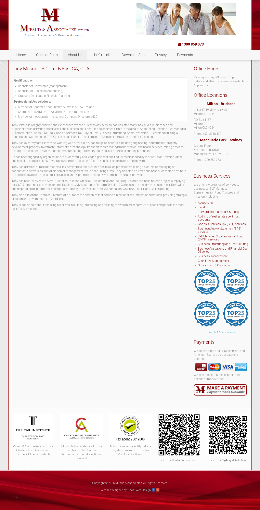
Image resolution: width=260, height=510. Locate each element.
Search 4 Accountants (221, 332)
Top (15, 497)
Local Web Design (139, 490)
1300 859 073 (192, 44)
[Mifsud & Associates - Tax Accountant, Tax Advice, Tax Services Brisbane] (52, 22)
